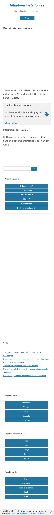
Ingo (26, 441)
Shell (26, 445)
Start (26, 479)
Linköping (26, 420)
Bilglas (25, 199)
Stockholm (26, 403)
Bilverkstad (25, 204)
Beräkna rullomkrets (25, 208)
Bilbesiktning (25, 186)
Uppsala (26, 416)
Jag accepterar (37, 513)
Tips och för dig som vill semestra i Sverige (20, 366)
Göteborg (26, 407)
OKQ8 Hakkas (11, 123)
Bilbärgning (25, 190)
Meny (27, 18)
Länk (26, 492)
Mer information (19, 513)
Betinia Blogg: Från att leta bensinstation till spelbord (24, 376)
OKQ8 (26, 450)
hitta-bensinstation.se (27, 5)
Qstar (26, 454)
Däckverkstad (25, 195)
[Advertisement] (27, 60)
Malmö (26, 412)
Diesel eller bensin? (26, 488)
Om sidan (26, 483)
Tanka (26, 458)
